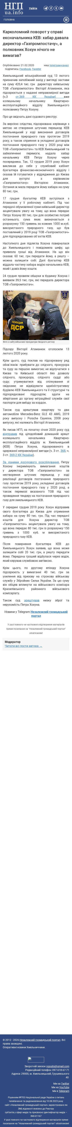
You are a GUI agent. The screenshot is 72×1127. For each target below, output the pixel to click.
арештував (31, 600)
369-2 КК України (21, 455)
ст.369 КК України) (40, 97)
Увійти (33, 8)
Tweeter (36, 69)
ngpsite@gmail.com (57, 1066)
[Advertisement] (36, 801)
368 (63, 451)
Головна (9, 19)
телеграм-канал (59, 65)
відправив (10, 434)
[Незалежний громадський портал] (14, 8)
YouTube (64, 1087)
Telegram (64, 1091)
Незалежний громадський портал (40, 1039)
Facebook (25, 69)
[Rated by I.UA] (36, 1060)
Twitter (65, 1083)
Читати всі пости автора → (23, 646)
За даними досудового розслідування (31, 462)
